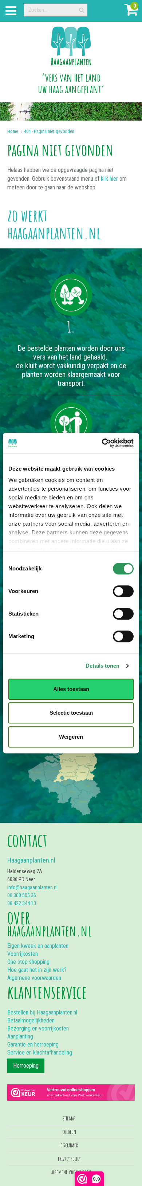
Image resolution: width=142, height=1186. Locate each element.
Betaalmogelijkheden (31, 1020)
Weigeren (71, 737)
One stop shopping (28, 961)
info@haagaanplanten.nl (32, 887)
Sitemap (69, 1118)
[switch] (123, 591)
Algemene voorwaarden (34, 977)
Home (12, 131)
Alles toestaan (71, 689)
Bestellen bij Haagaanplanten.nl (42, 1012)
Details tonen (102, 666)
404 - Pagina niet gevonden (49, 131)
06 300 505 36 (21, 895)
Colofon (69, 1131)
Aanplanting (20, 1036)
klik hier (109, 178)
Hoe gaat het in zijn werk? (37, 969)
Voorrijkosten (22, 953)
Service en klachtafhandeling (39, 1052)
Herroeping (26, 1065)
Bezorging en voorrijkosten (38, 1028)
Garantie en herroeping (33, 1044)
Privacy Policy (69, 1158)
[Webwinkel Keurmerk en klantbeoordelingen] (71, 1089)
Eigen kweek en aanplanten (37, 945)
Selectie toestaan (71, 713)
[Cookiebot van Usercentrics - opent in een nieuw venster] (102, 443)
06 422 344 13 (21, 903)
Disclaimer (69, 1145)
